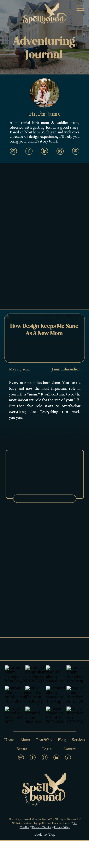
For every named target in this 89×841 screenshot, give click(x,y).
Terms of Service (41, 827)
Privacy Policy (62, 827)
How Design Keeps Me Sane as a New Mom (44, 329)
